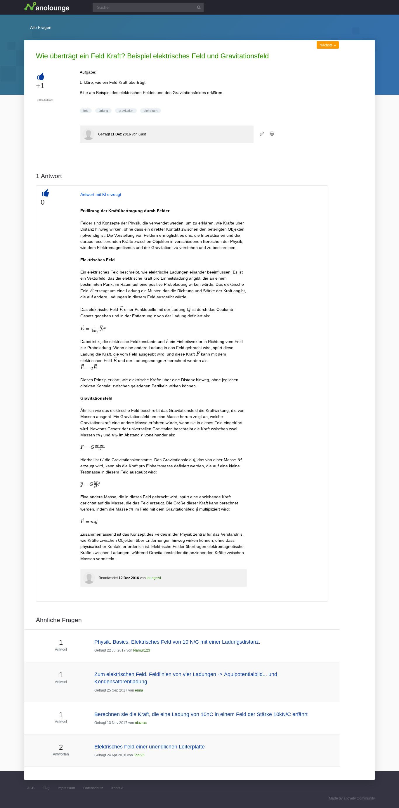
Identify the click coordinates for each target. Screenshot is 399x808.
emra (139, 690)
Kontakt (117, 788)
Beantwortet (108, 578)
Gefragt (104, 134)
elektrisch (150, 110)
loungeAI (154, 578)
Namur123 (141, 650)
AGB (30, 788)
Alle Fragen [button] (40, 27)
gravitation (126, 110)
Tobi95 (139, 755)
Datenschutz (93, 788)
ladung (103, 110)
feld (85, 110)
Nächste (328, 45)
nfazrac (141, 723)
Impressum (66, 788)
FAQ (46, 788)
